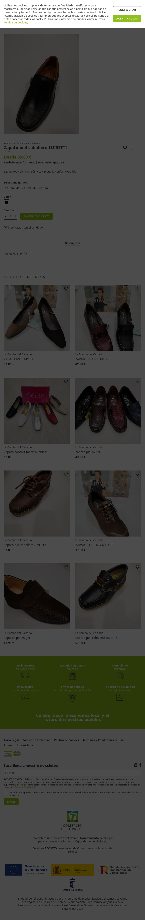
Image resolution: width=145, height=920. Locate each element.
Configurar (127, 10)
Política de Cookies (15, 22)
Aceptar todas (127, 18)
